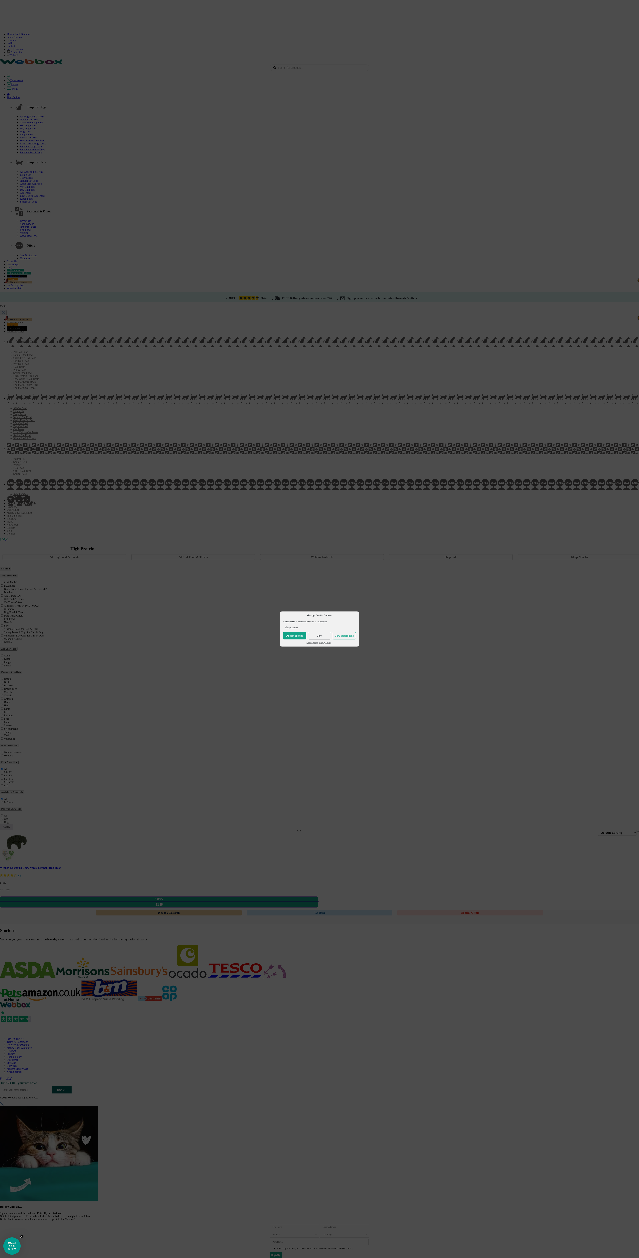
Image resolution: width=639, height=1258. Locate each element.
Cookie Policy (312, 643)
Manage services (291, 627)
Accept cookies (294, 635)
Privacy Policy (325, 643)
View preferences (344, 635)
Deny (319, 635)
